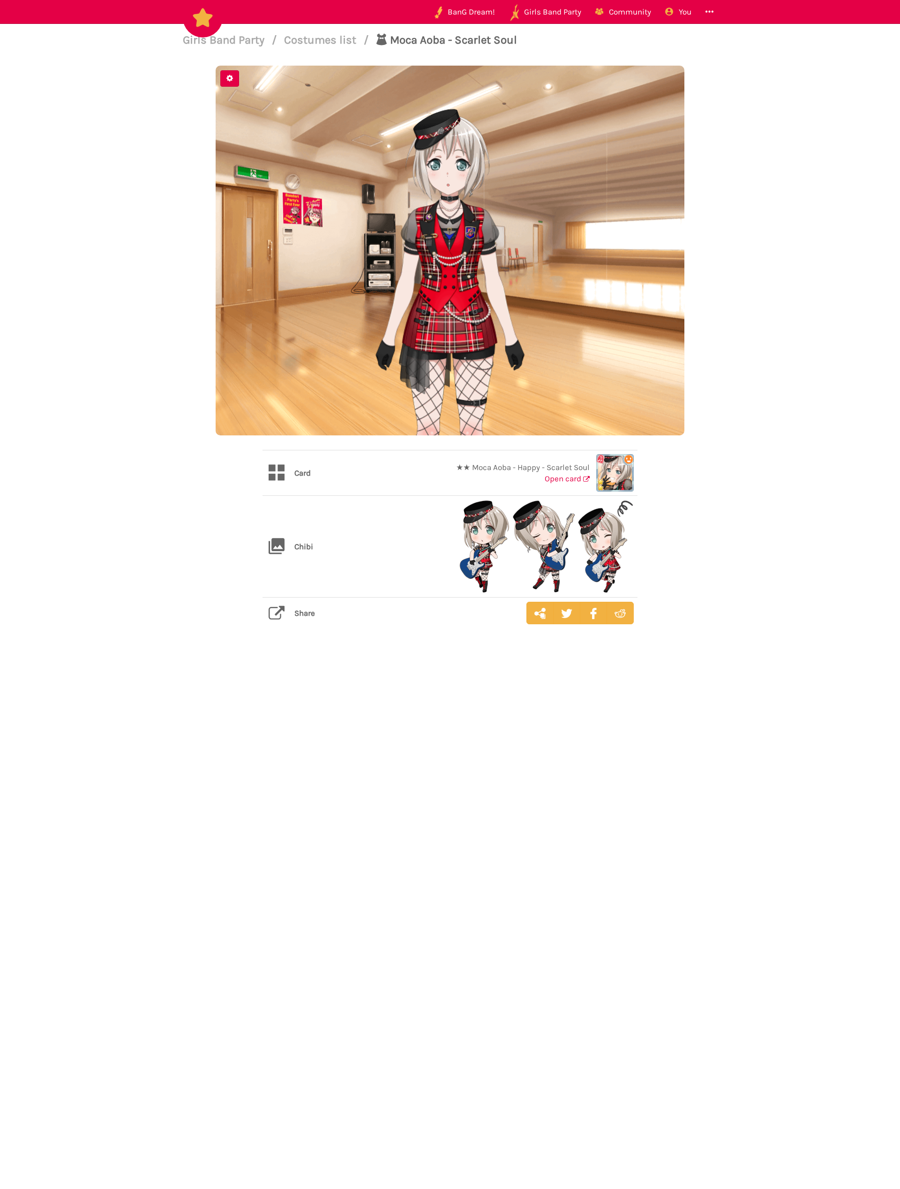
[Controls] (229, 78)
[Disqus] (450, 780)
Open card (564, 478)
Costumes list (321, 39)
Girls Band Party (225, 39)
